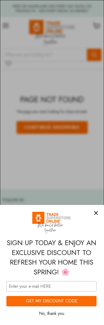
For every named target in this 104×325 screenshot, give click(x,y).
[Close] (96, 213)
